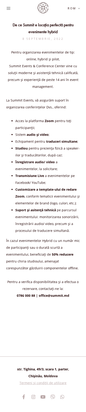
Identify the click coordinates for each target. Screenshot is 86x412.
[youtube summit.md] (43, 397)
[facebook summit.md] (24, 397)
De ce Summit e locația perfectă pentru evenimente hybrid (43, 28)
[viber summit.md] (52, 397)
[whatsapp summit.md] (62, 397)
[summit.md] (43, 7)
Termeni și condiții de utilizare (43, 383)
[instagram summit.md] (33, 397)
